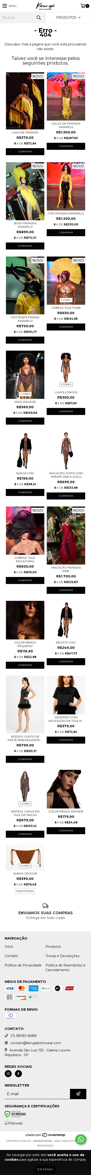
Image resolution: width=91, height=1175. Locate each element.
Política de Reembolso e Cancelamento (65, 967)
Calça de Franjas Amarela (66, 125)
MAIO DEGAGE (25, 402)
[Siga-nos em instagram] (8, 1073)
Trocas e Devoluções (62, 956)
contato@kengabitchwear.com (35, 1043)
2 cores (66, 299)
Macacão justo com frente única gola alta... (66, 474)
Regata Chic (66, 642)
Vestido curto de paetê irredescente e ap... (25, 738)
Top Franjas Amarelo (66, 213)
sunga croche (25, 873)
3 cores (25, 865)
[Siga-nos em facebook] (18, 1073)
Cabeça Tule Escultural (25, 559)
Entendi (45, 1169)
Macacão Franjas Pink (66, 569)
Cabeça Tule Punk (65, 307)
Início (9, 946)
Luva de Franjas (25, 132)
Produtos (53, 946)
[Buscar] (38, 17)
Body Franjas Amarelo (25, 224)
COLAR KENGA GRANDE (66, 811)
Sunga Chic (25, 473)
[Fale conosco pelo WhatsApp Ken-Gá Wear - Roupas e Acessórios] (80, 1139)
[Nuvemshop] (45, 1136)
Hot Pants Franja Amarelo (25, 319)
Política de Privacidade (23, 965)
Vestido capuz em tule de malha (25, 813)
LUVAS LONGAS (66, 392)
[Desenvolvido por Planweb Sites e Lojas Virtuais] (14, 1123)
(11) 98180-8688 (23, 1036)
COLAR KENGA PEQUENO (25, 644)
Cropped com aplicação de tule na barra (66, 719)
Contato (11, 956)
